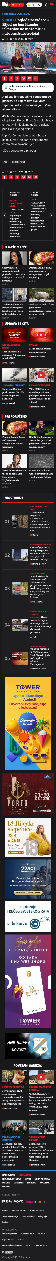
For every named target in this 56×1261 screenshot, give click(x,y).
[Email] (29, 78)
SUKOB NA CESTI (37, 573)
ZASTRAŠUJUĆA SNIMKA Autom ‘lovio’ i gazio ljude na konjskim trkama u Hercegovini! (40, 657)
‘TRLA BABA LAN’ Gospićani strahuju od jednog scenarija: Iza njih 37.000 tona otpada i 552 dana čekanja (41, 1101)
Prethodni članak (4, 215)
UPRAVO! (33, 345)
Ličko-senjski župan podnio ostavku (40, 350)
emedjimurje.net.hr (9, 1233)
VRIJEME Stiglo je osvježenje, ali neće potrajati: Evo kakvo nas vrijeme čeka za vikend (40, 395)
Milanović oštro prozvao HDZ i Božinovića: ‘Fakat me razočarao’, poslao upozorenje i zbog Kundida (41, 1151)
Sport (28, 1179)
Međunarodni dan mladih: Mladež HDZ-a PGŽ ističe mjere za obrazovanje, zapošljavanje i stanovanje (14, 1151)
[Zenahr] (31, 1201)
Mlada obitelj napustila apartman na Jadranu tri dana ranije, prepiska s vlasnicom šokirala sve (40, 521)
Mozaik (6, 1182)
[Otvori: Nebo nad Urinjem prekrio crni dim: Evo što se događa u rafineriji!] (14, 375)
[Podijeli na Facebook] (4, 78)
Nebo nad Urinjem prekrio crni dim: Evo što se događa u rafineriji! (13, 393)
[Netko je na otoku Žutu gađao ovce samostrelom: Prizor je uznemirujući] (41, 295)
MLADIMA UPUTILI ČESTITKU (11, 1138)
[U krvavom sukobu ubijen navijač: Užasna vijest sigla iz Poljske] (41, 461)
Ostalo (35, 534)
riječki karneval (18, 161)
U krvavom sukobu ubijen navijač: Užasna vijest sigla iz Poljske (41, 473)
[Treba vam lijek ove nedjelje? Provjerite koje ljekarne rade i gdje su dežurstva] (14, 295)
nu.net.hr (29, 1245)
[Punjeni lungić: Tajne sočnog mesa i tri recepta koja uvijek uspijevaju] (41, 258)
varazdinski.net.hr (27, 1233)
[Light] (29, 5)
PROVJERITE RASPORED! (40, 544)
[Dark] (39, 5)
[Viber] (17, 78)
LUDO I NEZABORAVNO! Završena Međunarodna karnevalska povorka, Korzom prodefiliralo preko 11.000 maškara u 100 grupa (38, 214)
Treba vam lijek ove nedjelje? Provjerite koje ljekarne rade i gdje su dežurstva (12, 309)
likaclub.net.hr (41, 1245)
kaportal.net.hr (8, 1239)
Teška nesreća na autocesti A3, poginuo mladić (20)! (14, 355)
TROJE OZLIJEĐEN (37, 646)
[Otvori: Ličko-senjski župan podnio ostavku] (41, 335)
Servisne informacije (10, 1216)
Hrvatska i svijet (38, 356)
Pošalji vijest (43, 1216)
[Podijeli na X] (11, 78)
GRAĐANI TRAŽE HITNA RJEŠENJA (40, 1088)
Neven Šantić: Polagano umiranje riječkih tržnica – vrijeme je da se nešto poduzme (40, 625)
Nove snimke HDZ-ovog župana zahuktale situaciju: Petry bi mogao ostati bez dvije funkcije (13, 1097)
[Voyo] (18, 1201)
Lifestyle (18, 1182)
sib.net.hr (41, 1233)
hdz (5, 161)
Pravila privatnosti (37, 1210)
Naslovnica (8, 1175)
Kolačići (5, 1210)
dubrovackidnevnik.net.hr (12, 1245)
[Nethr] (45, 1201)
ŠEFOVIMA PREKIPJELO (13, 1087)
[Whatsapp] (23, 78)
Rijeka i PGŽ (9, 403)
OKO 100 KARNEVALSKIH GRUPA (16, 203)
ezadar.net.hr (23, 1239)
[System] (34, 5)
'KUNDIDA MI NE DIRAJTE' (37, 1138)
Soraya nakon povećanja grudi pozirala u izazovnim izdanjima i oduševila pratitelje (13, 274)
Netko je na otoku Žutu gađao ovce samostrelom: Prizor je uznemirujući (41, 309)
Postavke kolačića (19, 1210)
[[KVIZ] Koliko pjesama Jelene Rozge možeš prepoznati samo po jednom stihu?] (41, 428)
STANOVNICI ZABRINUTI (13, 385)
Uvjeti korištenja (28, 1216)
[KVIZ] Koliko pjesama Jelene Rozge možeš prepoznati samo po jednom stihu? (41, 441)
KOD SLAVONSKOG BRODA (11, 346)
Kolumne (44, 1182)
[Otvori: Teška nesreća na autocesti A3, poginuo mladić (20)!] (14, 335)
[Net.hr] (7, 1201)
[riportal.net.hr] (7, 1252)
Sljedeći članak (51, 215)
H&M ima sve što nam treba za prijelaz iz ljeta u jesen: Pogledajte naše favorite (14, 477)
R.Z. (6, 38)
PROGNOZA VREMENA (39, 385)
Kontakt (5, 1222)
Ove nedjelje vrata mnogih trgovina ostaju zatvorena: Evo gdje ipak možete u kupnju (40, 553)
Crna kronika (10, 362)
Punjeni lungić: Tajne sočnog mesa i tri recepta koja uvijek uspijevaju (40, 272)
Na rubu (31, 1182)
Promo (5, 1186)
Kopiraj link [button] (35, 78)
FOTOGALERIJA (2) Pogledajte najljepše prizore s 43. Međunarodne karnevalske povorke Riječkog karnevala (17, 223)
